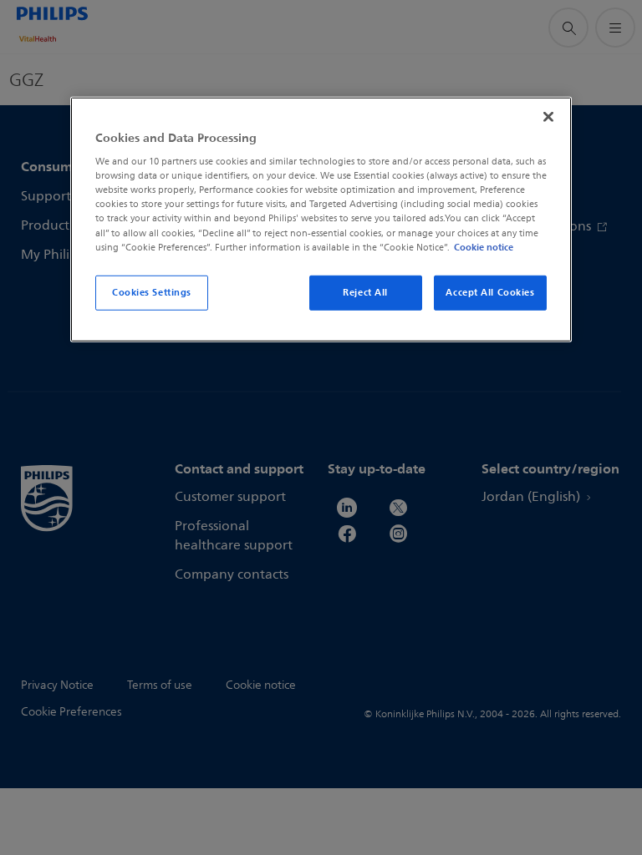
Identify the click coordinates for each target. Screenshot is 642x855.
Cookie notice (483, 246)
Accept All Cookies (490, 291)
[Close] (548, 116)
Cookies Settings (151, 291)
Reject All (365, 291)
